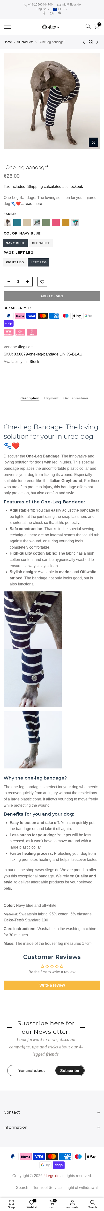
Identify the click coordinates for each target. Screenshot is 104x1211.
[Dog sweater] (17, 222)
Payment (51, 398)
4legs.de (25, 347)
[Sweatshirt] (65, 222)
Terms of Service (47, 1188)
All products (25, 42)
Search (22, 1188)
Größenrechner (75, 398)
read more (33, 204)
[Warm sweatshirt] (75, 222)
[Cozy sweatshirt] (56, 222)
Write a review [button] (52, 985)
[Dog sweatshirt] (46, 222)
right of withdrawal (82, 1188)
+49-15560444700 (40, 4)
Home (8, 42)
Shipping (35, 186)
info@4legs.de (71, 4)
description (30, 398)
